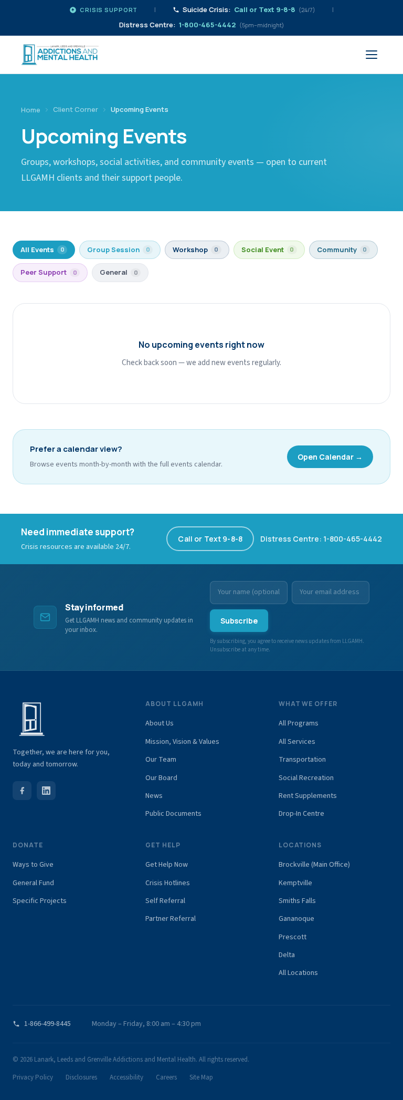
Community (342, 249)
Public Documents (173, 813)
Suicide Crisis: (249, 9)
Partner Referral (170, 919)
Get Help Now (166, 864)
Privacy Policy (33, 1077)
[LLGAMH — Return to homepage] (60, 54)
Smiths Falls (297, 901)
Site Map (201, 1077)
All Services (297, 741)
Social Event (267, 249)
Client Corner (75, 109)
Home (30, 110)
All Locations (298, 973)
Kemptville (295, 883)
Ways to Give (33, 864)
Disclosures (81, 1077)
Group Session (118, 249)
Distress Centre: (201, 24)
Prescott (292, 937)
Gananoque (296, 919)
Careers (166, 1077)
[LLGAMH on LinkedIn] (46, 790)
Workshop (195, 249)
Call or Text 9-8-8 (210, 539)
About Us (159, 723)
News (154, 796)
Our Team (160, 759)
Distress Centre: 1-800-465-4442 (321, 539)
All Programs (299, 723)
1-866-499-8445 (47, 1024)
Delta (287, 955)
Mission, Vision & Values (182, 741)
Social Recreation (306, 778)
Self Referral (165, 901)
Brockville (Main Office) (314, 864)
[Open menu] (371, 54)
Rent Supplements (308, 796)
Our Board (161, 778)
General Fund (33, 883)
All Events (42, 249)
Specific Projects (40, 901)
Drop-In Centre (301, 813)
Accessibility (126, 1077)
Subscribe (239, 621)
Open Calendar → (330, 457)
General (119, 272)
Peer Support (48, 272)
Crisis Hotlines (167, 883)
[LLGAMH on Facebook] (22, 790)
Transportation (302, 759)
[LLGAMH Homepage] (68, 719)
